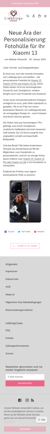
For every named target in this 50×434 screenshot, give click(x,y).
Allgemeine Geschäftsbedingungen (23, 302)
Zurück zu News (27, 246)
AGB (8, 286)
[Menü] (45, 16)
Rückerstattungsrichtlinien (19, 310)
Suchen (9, 353)
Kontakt (9, 338)
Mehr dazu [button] (9, 422)
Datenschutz (12, 279)
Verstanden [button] (25, 429)
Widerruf (10, 294)
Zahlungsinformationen (17, 346)
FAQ (8, 330)
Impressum (11, 271)
